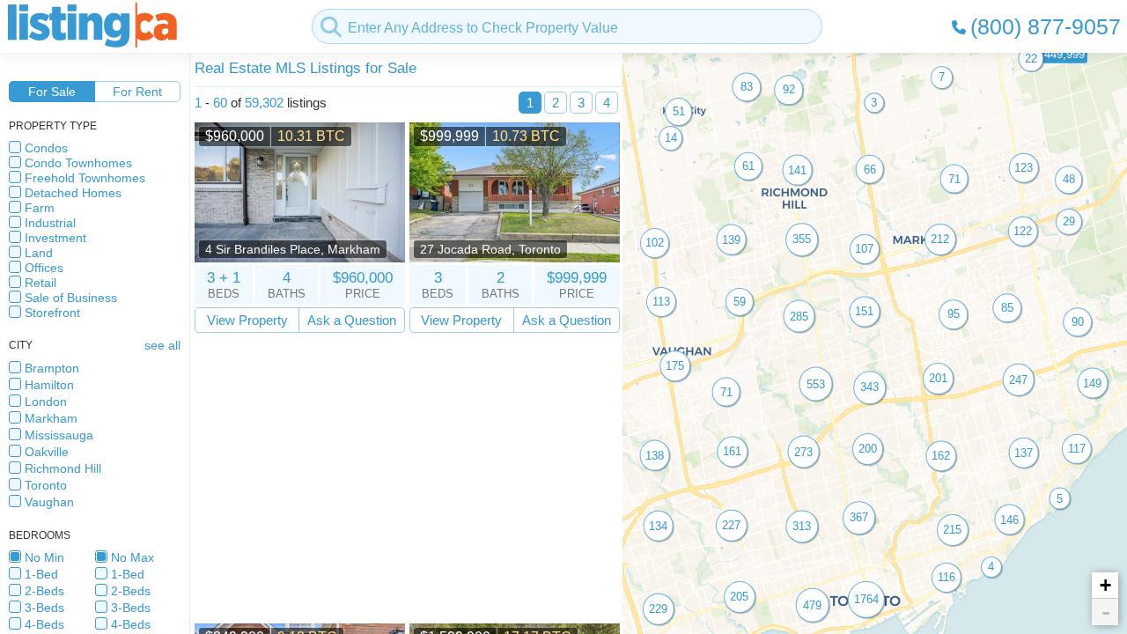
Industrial (50, 223)
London (46, 401)
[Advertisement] (407, 478)
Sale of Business (71, 298)
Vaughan (49, 502)
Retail (40, 283)
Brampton (52, 368)
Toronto (46, 485)
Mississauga (59, 435)
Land (39, 253)
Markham (51, 418)
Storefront (52, 313)
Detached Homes (73, 193)
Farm (40, 208)
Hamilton (49, 385)
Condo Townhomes (78, 163)
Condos (46, 148)
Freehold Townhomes (85, 178)
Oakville (47, 452)
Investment (55, 238)
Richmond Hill (63, 468)
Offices (44, 268)
